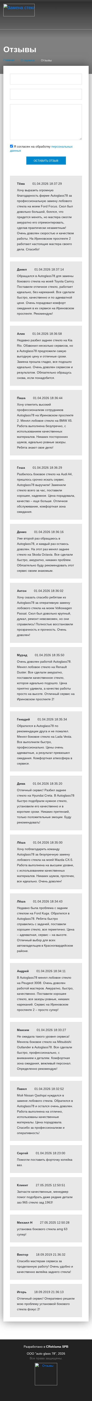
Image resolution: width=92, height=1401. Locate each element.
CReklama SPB (57, 1346)
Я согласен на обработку (41, 148)
